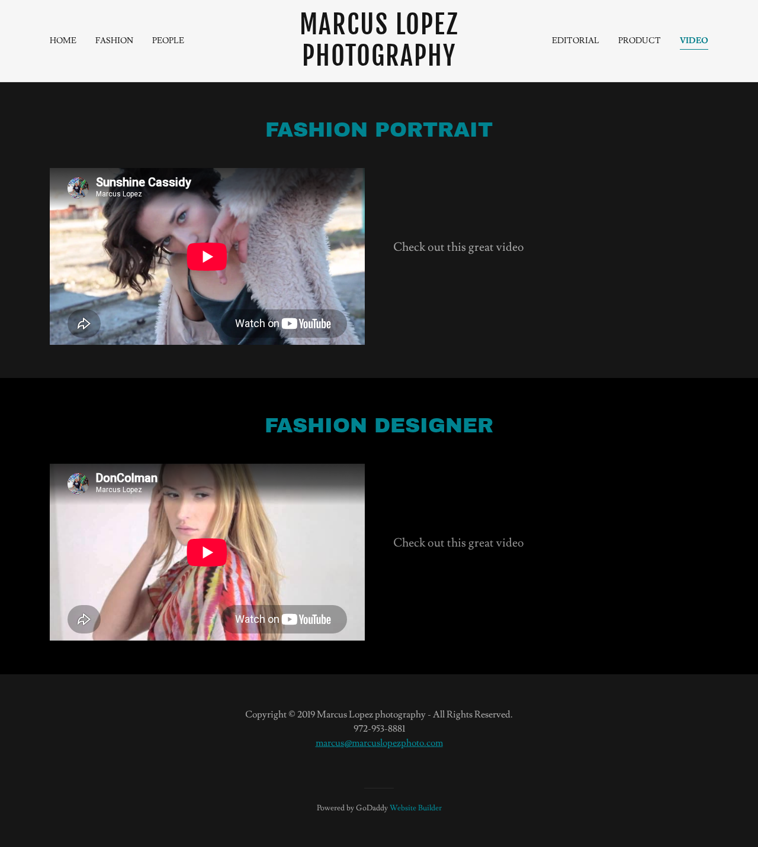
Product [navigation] (639, 40)
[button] (379, 40)
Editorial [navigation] (575, 40)
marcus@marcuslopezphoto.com (379, 743)
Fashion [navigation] (114, 40)
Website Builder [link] (416, 808)
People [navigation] (168, 40)
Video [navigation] (694, 40)
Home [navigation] (63, 40)
